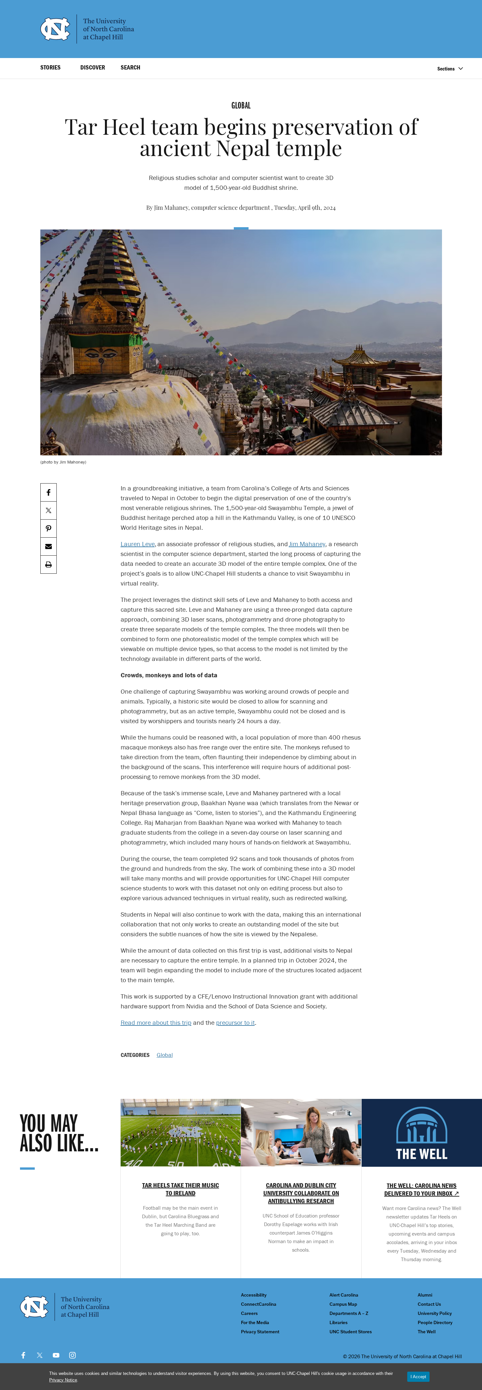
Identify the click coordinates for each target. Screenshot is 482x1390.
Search (130, 67)
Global (165, 1055)
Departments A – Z (349, 1313)
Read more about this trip (156, 1022)
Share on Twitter (48, 511)
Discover (92, 67)
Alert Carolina (344, 1295)
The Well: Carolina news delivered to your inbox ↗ (421, 1189)
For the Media (255, 1322)
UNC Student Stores (351, 1332)
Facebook (23, 1355)
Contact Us (429, 1304)
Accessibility (254, 1295)
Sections (446, 68)
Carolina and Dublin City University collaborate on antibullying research (301, 1193)
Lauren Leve (138, 544)
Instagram (72, 1355)
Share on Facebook (48, 493)
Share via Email (48, 547)
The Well (427, 1332)
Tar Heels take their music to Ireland (180, 1189)
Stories (50, 67)
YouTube (56, 1355)
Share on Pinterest (48, 529)
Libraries (339, 1322)
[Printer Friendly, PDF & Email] (48, 565)
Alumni (425, 1295)
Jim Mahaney (307, 544)
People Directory (435, 1322)
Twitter (39, 1355)
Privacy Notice (63, 1380)
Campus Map (343, 1304)
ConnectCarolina (258, 1304)
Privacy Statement (260, 1332)
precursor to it (235, 1022)
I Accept (418, 1376)
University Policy (435, 1313)
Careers (249, 1313)
